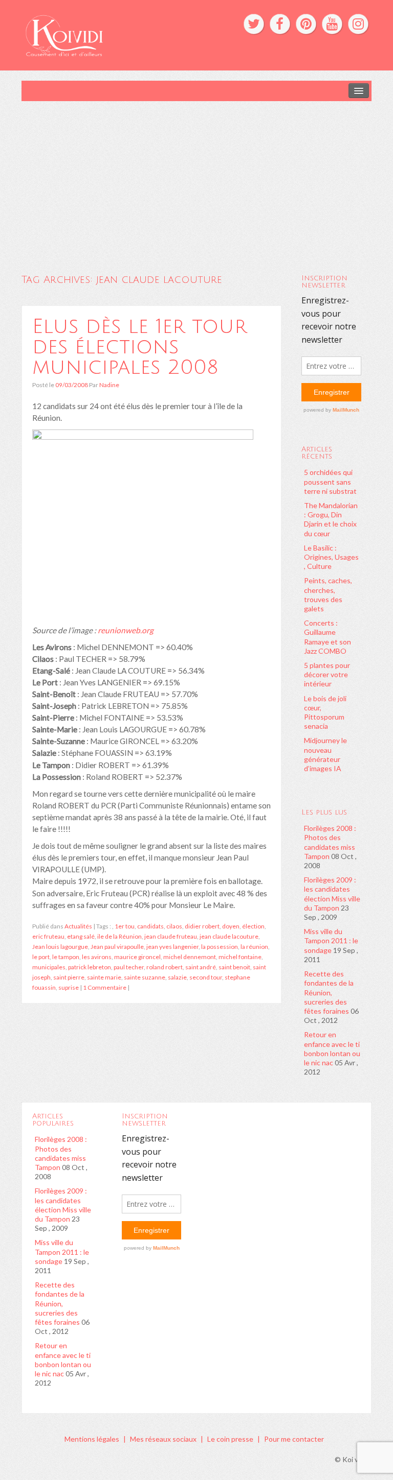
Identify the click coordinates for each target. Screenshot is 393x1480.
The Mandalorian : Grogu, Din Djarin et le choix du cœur (331, 519)
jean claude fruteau (170, 936)
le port (41, 957)
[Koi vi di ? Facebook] (280, 24)
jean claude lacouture (229, 936)
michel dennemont (189, 957)
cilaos (174, 926)
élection (253, 926)
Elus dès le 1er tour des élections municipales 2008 (139, 346)
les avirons (97, 957)
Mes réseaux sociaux (163, 1439)
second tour (205, 977)
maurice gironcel (137, 957)
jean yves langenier (172, 946)
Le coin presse (230, 1439)
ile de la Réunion (119, 936)
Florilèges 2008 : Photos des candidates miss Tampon (330, 842)
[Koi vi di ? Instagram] (358, 24)
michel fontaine (240, 957)
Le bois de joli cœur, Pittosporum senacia (325, 712)
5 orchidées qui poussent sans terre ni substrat (330, 481)
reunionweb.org (126, 630)
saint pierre (68, 977)
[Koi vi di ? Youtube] (332, 24)
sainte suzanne (144, 977)
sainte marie (104, 977)
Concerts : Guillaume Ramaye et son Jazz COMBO (327, 636)
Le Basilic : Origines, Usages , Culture (331, 556)
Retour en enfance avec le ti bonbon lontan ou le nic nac (332, 1048)
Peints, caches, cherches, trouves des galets (328, 594)
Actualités (78, 926)
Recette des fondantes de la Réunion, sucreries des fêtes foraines (329, 992)
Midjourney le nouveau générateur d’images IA (325, 754)
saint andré (200, 967)
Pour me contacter (294, 1439)
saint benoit (234, 967)
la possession (219, 946)
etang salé (81, 936)
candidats (150, 926)
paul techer (129, 967)
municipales (49, 967)
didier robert (202, 926)
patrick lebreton (89, 967)
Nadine (109, 385)
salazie (177, 977)
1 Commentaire (104, 987)
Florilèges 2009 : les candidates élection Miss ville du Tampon (332, 893)
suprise (68, 987)
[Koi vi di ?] (121, 34)
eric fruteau (48, 936)
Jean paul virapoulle (117, 946)
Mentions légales (91, 1439)
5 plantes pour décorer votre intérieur (327, 674)
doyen (230, 926)
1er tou (125, 926)
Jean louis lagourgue (60, 946)
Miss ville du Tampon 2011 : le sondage (331, 940)
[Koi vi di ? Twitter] (254, 24)
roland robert (164, 967)
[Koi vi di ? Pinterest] (306, 24)
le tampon (65, 957)
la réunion (254, 946)
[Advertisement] (196, 177)
